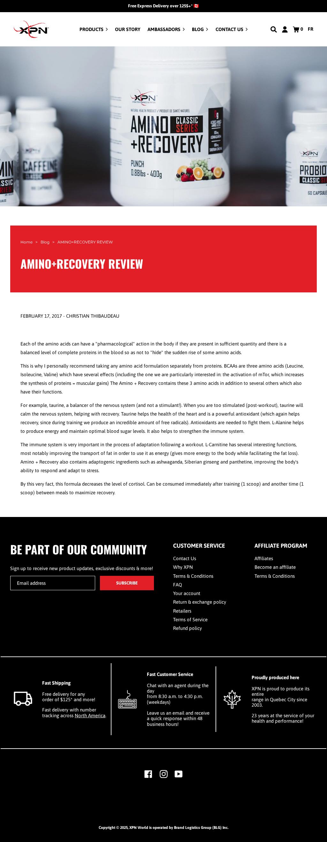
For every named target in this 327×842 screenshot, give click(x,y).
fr (310, 29)
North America (90, 715)
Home (26, 242)
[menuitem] (94, 29)
